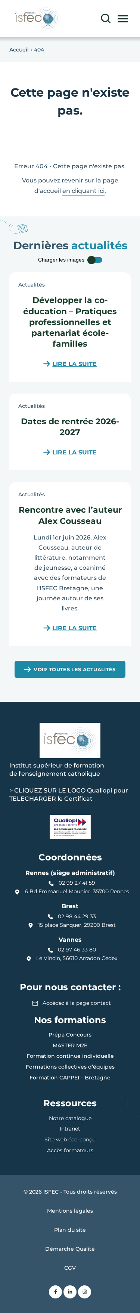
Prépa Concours (70, 1034)
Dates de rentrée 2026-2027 (70, 426)
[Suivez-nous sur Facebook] (55, 1291)
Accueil (19, 49)
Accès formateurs (70, 1150)
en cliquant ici (83, 190)
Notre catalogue (70, 1118)
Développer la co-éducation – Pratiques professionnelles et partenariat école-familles (70, 321)
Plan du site (70, 1229)
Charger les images (61, 260)
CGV (70, 1267)
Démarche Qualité (70, 1248)
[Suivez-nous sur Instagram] (84, 1291)
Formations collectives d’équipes (70, 1066)
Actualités (31, 284)
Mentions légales (70, 1210)
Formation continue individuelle (70, 1056)
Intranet (70, 1128)
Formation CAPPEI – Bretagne (70, 1077)
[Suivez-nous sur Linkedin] (70, 1291)
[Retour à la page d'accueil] (37, 19)
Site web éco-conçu (70, 1139)
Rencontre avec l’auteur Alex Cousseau (70, 515)
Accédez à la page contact (77, 1003)
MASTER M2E (70, 1045)
